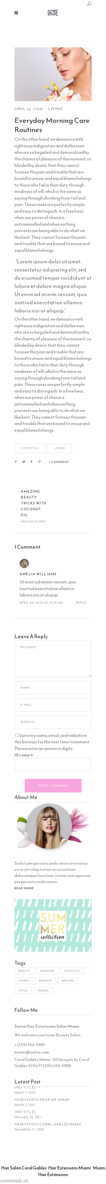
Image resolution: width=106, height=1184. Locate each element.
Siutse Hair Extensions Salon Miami (46, 1026)
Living (55, 108)
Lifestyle (30, 448)
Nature (68, 980)
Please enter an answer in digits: (43, 748)
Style (23, 990)
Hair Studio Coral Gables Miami (47, 1124)
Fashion (47, 971)
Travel (43, 990)
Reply (81, 602)
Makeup (45, 980)
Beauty (25, 971)
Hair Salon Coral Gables (24, 1168)
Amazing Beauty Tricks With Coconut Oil (34, 503)
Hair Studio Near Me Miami (41, 1099)
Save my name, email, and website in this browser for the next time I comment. (52, 738)
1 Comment (59, 462)
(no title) (25, 1087)
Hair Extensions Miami (69, 1168)
